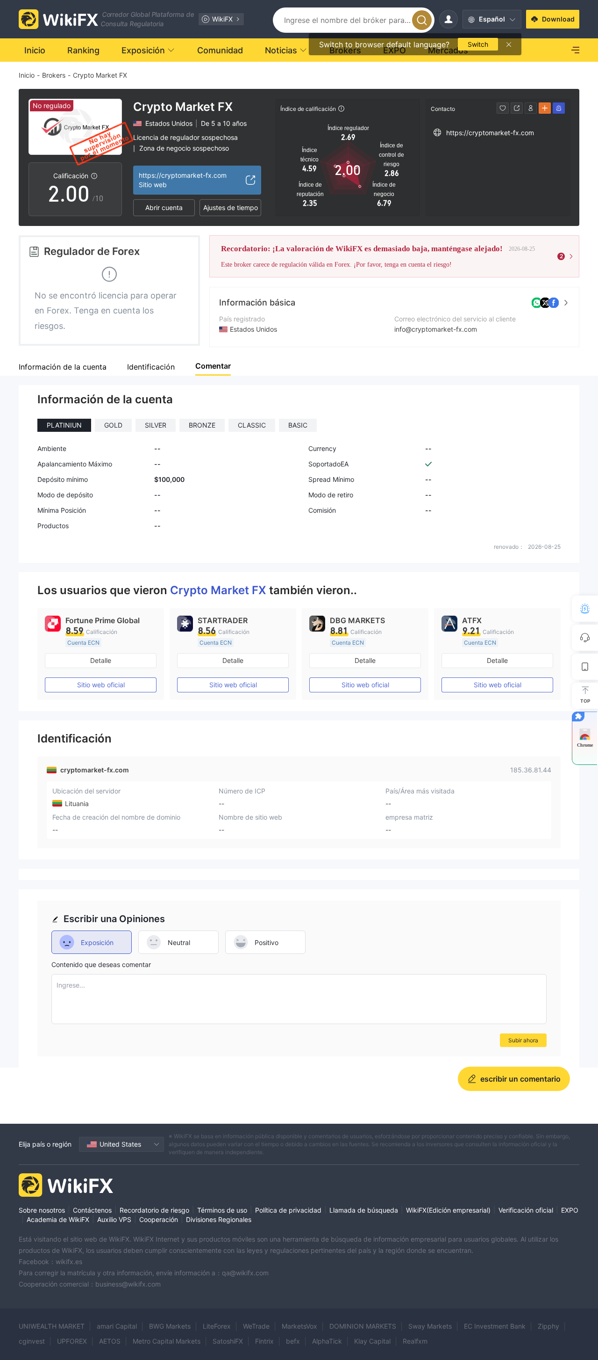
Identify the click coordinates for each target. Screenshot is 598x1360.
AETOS (110, 1341)
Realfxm (415, 1341)
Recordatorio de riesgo (154, 1210)
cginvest (32, 1341)
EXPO (569, 1210)
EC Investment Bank (495, 1326)
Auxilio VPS (114, 1219)
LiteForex (217, 1326)
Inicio (27, 75)
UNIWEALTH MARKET (52, 1326)
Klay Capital (372, 1341)
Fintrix (264, 1341)
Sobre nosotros (42, 1210)
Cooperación (158, 1219)
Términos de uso (222, 1210)
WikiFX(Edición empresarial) (448, 1210)
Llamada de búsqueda (363, 1210)
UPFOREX (72, 1341)
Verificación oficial (525, 1210)
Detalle (100, 660)
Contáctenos (92, 1210)
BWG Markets (170, 1326)
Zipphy (548, 1326)
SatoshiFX (228, 1341)
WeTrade (256, 1326)
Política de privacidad (288, 1210)
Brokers (53, 75)
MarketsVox (299, 1326)
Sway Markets (430, 1326)
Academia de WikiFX (58, 1219)
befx (293, 1341)
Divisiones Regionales (218, 1219)
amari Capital (117, 1326)
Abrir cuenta (164, 207)
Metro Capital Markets (166, 1341)
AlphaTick (327, 1341)
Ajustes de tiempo (230, 207)
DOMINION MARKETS (362, 1326)
